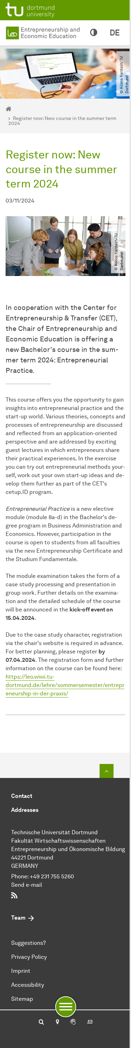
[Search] (41, 1022)
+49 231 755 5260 (52, 876)
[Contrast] (93, 32)
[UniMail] (89, 1022)
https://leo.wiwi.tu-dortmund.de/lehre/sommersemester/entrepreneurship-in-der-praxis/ (65, 685)
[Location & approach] (57, 1022)
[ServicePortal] (73, 1022)
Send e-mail (26, 884)
